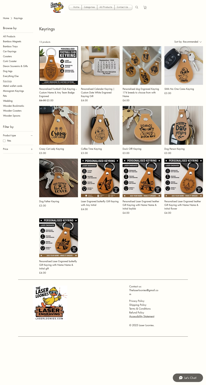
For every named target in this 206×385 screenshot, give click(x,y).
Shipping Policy (137, 305)
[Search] (137, 7)
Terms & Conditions (140, 308)
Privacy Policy (136, 301)
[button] (145, 7)
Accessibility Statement (141, 316)
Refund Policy (136, 312)
